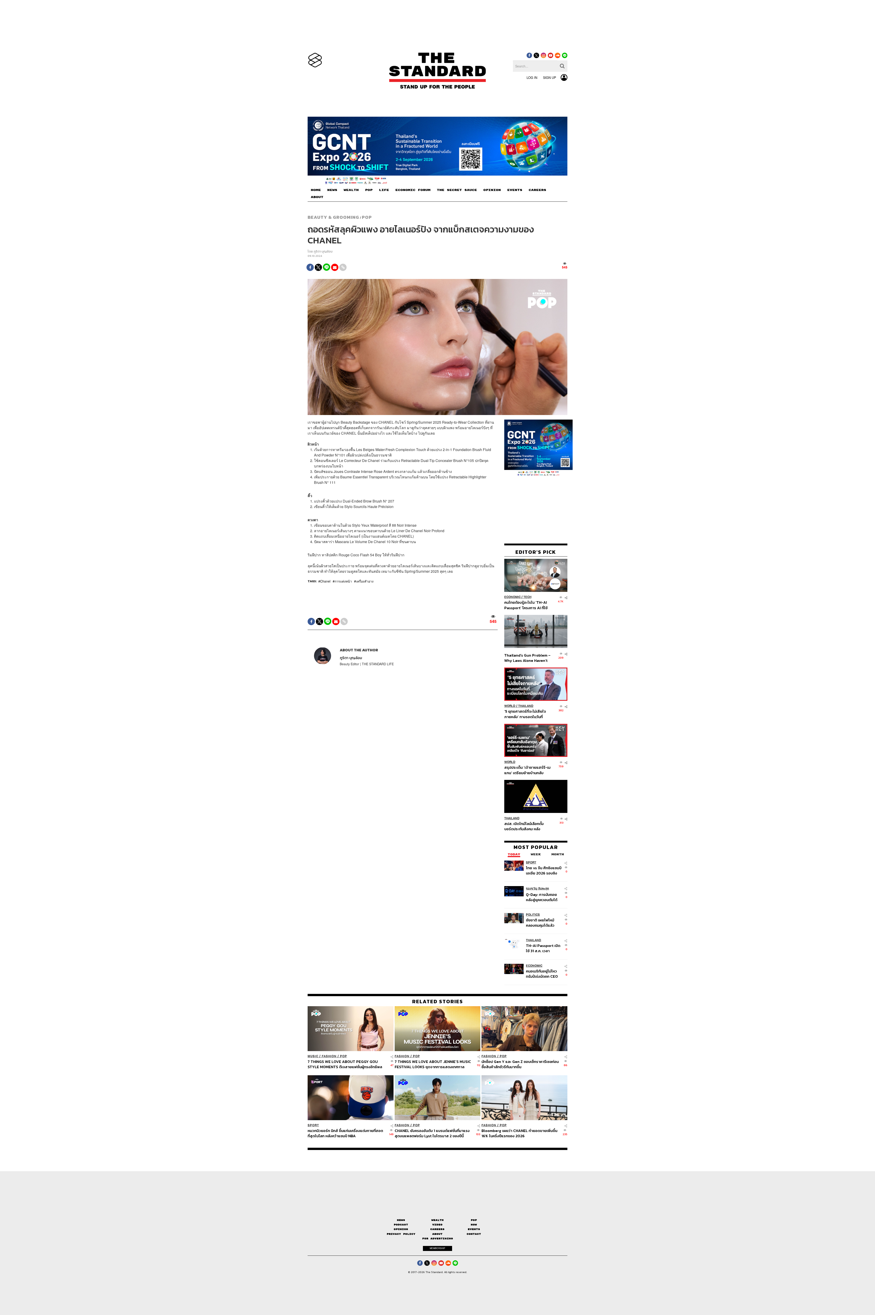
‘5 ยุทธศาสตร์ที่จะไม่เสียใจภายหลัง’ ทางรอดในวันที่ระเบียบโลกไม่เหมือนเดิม (525, 714)
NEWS (332, 190)
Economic (512, 597)
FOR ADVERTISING (437, 1238)
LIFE (384, 190)
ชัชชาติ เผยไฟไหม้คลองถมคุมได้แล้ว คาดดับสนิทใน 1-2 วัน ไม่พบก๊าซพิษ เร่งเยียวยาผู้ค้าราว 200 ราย (542, 922)
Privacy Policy (401, 1234)
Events (474, 1229)
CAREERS (537, 190)
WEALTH (351, 190)
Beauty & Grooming (333, 217)
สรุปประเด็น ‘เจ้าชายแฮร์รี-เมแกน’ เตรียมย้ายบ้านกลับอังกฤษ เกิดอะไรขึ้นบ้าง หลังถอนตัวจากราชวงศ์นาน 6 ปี (527, 770)
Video (437, 1224)
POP (369, 190)
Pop (474, 1220)
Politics (533, 914)
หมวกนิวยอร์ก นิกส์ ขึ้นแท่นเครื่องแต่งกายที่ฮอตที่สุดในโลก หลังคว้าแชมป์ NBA (345, 1133)
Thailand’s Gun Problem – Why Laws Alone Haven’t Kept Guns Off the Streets (527, 657)
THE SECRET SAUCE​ (457, 190)
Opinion (401, 1229)
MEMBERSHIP (437, 1248)
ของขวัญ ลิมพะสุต (537, 888)
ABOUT (317, 197)
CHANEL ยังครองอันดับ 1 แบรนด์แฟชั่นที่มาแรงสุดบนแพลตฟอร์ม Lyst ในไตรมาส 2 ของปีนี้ (432, 1133)
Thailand (525, 706)
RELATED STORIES (437, 1001)
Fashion (329, 1056)
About (437, 1234)
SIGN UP (549, 77)
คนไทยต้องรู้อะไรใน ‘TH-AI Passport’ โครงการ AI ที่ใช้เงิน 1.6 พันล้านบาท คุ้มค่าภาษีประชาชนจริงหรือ (527, 605)
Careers (437, 1229)
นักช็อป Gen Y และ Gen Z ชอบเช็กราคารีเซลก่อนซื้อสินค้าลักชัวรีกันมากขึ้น (520, 1064)
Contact (474, 1234)
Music (313, 1056)
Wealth (437, 1220)
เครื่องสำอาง (364, 581)
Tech (527, 597)
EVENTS (514, 190)
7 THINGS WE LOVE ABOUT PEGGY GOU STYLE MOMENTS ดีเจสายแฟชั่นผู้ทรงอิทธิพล (345, 1064)
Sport (531, 862)
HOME (316, 190)
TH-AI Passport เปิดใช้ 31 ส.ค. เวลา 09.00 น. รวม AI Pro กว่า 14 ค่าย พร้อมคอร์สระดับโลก (543, 948)
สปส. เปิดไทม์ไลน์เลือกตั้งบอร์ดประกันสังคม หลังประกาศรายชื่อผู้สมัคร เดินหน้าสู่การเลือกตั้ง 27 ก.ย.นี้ (525, 826)
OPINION (492, 190)
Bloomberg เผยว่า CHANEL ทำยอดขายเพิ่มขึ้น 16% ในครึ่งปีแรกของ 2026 (519, 1133)
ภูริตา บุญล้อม (323, 251)
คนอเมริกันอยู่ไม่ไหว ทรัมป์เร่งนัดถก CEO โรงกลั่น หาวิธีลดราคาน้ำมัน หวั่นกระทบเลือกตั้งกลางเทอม (543, 973)
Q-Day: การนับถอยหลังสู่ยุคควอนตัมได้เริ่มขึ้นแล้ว (541, 897)
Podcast (401, 1224)
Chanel (325, 581)
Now (474, 1224)
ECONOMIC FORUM (412, 190)
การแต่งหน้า (343, 581)
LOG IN (532, 77)
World (509, 706)
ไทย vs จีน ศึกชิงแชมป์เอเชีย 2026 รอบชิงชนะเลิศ (543, 870)
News (401, 1220)
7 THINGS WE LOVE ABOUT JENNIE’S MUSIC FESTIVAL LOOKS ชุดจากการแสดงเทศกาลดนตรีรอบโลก (433, 1064)
